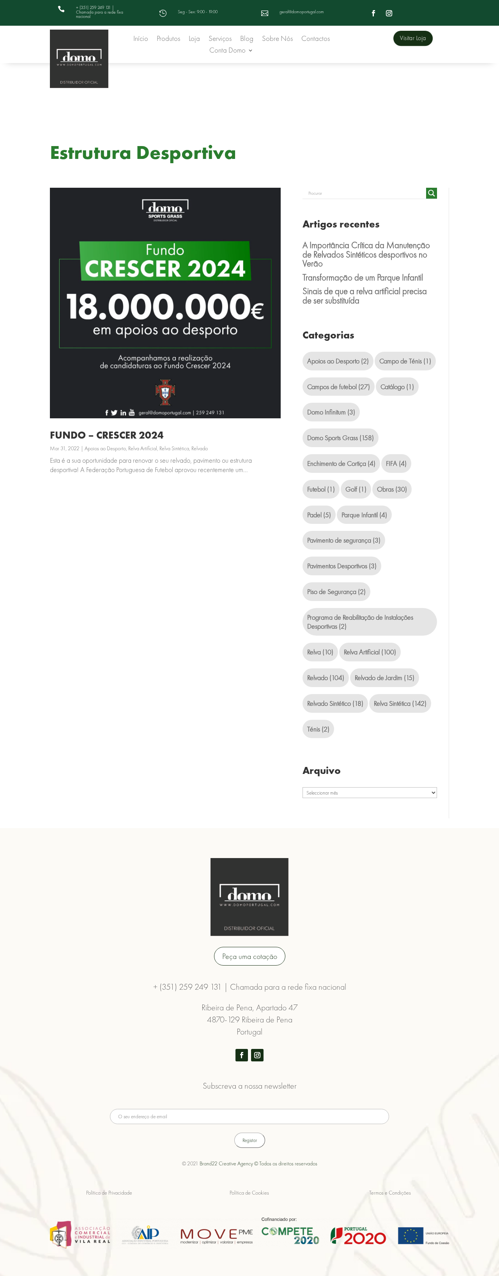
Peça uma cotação (249, 956)
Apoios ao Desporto (105, 448)
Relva (320, 651)
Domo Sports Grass (340, 437)
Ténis (318, 728)
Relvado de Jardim (384, 677)
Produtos (168, 39)
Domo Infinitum (331, 411)
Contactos (315, 39)
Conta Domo (227, 51)
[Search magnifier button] (431, 193)
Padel (319, 514)
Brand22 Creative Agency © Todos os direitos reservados (258, 1163)
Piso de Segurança (336, 591)
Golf (355, 489)
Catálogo (397, 386)
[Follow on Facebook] (373, 13)
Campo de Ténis (405, 360)
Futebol (321, 489)
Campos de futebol (338, 386)
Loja (194, 39)
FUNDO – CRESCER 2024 (107, 435)
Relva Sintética (174, 448)
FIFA (396, 463)
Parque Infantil (364, 514)
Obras (392, 489)
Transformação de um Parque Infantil (363, 277)
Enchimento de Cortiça (341, 463)
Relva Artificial (142, 448)
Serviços (220, 39)
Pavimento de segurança (343, 540)
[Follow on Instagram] (389, 13)
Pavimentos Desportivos (342, 565)
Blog (246, 39)
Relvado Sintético (335, 703)
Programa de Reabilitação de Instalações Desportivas (360, 622)
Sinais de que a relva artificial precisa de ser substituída (365, 295)
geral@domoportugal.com (302, 11)
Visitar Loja (413, 38)
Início (140, 39)
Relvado (199, 448)
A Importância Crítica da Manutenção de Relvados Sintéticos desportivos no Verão (366, 254)
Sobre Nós (277, 39)
